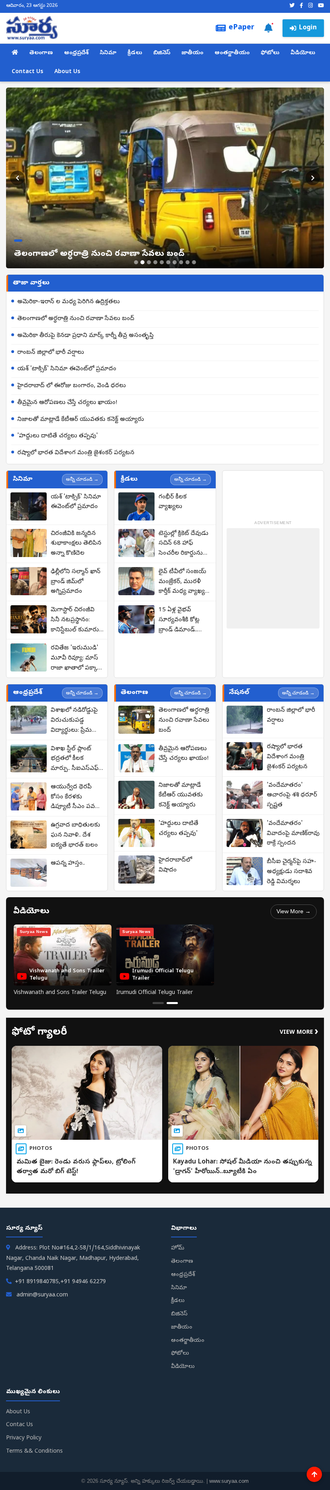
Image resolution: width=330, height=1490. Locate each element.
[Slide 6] (168, 262)
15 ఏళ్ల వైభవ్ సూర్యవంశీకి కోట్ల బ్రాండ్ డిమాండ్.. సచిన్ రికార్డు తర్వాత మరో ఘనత (183, 620)
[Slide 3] (149, 262)
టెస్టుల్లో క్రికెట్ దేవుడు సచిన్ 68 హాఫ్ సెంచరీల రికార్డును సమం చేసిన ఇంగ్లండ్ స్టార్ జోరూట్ (183, 544)
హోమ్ (177, 1248)
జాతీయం (192, 53)
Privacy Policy (23, 1438)
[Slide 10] (194, 262)
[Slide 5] (162, 262)
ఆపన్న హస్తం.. (68, 863)
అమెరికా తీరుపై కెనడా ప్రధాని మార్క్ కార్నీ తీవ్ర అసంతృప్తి (85, 336)
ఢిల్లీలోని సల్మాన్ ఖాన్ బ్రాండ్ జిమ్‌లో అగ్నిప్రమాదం (76, 582)
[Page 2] (172, 1003)
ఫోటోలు (270, 53)
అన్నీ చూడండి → (82, 479)
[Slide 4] (155, 262)
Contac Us (19, 1425)
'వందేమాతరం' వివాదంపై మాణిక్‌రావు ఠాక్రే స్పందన (293, 834)
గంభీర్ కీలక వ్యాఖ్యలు (173, 502)
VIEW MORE (299, 1032)
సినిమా (108, 53)
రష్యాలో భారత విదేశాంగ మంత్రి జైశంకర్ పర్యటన (75, 453)
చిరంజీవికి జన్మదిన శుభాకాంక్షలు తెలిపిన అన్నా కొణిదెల (76, 544)
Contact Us (27, 72)
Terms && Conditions (34, 1451)
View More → (293, 911)
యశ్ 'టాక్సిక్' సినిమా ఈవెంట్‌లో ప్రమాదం (66, 369)
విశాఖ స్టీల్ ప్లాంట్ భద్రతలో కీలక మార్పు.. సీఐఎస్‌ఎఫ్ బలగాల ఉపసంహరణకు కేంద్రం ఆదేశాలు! (75, 759)
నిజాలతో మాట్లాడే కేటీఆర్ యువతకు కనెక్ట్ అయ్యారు (80, 420)
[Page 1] (158, 1003)
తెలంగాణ (41, 53)
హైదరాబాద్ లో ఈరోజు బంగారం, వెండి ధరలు (71, 386)
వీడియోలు (303, 53)
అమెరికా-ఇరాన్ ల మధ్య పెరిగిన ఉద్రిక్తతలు (68, 302)
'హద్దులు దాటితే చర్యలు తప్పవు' (57, 436)
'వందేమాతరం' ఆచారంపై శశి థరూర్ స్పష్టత (292, 796)
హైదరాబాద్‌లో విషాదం (175, 865)
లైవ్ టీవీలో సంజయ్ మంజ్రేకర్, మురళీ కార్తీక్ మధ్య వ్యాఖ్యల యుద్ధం (184, 582)
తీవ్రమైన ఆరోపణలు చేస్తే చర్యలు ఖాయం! (67, 403)
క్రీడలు (135, 53)
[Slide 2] (142, 262)
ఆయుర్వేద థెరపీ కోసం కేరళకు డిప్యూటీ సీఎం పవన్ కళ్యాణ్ (75, 797)
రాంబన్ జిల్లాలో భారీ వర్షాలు (50, 353)
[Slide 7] (175, 262)
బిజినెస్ (161, 53)
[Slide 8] (181, 262)
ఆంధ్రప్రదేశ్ (76, 53)
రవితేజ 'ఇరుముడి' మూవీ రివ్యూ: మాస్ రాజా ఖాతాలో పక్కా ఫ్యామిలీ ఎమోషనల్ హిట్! (74, 658)
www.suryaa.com (229, 1481)
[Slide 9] (188, 262)
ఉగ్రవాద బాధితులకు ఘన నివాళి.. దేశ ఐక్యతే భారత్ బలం (75, 835)
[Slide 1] (136, 262)
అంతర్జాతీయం (232, 53)
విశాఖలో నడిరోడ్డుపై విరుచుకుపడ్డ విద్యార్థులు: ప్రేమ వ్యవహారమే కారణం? (76, 720)
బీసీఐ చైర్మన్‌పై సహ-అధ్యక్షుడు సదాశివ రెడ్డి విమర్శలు (291, 872)
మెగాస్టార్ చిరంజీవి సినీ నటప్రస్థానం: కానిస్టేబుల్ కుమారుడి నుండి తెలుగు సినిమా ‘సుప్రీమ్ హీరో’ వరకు (77, 620)
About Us (67, 72)
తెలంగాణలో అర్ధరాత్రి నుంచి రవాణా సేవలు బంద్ (75, 319)
